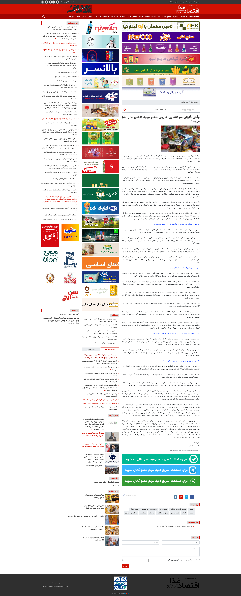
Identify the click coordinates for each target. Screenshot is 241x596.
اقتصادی (184, 16)
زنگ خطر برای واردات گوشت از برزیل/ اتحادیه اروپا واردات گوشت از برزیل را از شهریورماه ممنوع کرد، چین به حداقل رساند (99, 388)
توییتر (50, 2)
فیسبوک (53, 2)
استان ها (114, 16)
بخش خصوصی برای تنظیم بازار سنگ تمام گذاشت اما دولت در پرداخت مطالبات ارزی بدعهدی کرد (60, 166)
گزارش (90, 16)
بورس (141, 16)
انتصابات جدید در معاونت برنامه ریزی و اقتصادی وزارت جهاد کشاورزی (99, 338)
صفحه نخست (194, 16)
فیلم (78, 16)
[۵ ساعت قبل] (112, 422)
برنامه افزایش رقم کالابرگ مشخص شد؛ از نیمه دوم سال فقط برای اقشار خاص (60, 86)
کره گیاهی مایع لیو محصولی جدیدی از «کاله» (94, 496)
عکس (84, 16)
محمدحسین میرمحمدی (149, 509)
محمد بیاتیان (134, 509)
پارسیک (151, 513)
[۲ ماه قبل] (112, 498)
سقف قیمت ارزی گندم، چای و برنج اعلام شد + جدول (99, 403)
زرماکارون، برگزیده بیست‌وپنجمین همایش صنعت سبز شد (59, 209)
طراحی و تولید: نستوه (118, 594)
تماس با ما (189, 2)
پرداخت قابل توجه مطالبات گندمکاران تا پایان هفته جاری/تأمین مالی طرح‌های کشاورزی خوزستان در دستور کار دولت (61, 321)
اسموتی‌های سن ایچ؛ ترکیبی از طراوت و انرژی (93, 538)
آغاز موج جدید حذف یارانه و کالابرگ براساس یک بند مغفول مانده (100, 408)
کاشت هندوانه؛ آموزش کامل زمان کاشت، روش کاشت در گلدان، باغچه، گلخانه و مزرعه (99, 362)
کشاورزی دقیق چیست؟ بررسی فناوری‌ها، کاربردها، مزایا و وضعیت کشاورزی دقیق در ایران (60, 28)
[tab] (109, 349)
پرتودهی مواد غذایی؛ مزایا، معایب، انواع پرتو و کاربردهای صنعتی (102, 395)
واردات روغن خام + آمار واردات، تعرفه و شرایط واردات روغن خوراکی (59, 191)
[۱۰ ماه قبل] (112, 520)
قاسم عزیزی (175, 513)
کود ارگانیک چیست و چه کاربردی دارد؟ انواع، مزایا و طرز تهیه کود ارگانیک (100, 380)
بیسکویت (143, 513)
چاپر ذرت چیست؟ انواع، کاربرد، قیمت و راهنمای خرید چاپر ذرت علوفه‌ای (60, 57)
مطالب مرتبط (193, 522)
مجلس (191, 513)
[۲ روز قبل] (112, 458)
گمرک (184, 513)
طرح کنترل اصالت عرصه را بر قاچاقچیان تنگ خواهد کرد (174, 526)
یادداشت (106, 16)
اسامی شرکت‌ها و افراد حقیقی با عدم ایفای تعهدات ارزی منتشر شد (60, 160)
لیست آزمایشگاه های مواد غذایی (106, 482)
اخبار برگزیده (184, 102)
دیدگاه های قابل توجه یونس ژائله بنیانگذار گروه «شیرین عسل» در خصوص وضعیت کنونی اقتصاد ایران (59, 146)
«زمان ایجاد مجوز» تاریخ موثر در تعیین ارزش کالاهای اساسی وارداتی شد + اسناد (60, 153)
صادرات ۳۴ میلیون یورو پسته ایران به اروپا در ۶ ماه (60, 215)
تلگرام (46, 2)
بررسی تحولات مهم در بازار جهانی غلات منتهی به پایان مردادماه (59, 97)
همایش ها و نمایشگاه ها (128, 16)
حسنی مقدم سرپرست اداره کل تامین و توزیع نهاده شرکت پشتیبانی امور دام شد (100, 320)
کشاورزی (176, 16)
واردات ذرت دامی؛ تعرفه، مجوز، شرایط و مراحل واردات (59, 92)
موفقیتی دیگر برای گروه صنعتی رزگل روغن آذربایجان (86, 516)
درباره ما (196, 2)
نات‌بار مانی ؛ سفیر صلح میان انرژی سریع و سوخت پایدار (94, 507)
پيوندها (182, 2)
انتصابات (115, 315)
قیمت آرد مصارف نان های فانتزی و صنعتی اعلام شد (100, 400)
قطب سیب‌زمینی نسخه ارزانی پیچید (65, 76)
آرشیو (176, 2)
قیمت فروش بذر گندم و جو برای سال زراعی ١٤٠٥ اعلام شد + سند (93, 434)
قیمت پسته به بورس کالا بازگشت (66, 81)
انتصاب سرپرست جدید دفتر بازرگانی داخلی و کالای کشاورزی (100, 326)
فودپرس (186, 9)
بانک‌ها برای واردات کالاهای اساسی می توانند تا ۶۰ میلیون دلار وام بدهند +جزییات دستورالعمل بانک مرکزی (94, 458)
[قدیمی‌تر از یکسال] (112, 530)
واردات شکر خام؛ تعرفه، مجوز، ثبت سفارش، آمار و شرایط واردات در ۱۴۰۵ (61, 113)
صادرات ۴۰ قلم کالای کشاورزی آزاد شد (64, 179)
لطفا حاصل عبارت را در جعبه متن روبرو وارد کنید (183, 560)
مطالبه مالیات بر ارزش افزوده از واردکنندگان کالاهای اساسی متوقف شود (60, 140)
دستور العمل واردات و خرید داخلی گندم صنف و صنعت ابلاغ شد (59, 124)
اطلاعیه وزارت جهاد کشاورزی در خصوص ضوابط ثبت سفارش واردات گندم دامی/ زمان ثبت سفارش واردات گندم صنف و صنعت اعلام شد (93, 424)
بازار (159, 16)
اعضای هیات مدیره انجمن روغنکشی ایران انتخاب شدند (101, 374)
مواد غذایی (163, 509)
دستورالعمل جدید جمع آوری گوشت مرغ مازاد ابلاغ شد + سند (93, 445)
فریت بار (116, 485)
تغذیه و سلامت (150, 16)
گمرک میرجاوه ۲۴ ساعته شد (94, 465)
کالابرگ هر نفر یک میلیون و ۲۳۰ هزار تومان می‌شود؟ (60, 219)
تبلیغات (170, 2)
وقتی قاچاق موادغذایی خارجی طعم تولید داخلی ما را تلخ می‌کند (161, 119)
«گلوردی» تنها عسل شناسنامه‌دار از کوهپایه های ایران (93, 528)
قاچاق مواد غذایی (162, 513)
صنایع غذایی (166, 16)
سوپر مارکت (71, 16)
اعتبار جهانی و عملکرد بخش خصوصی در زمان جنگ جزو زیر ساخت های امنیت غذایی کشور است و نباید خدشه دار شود (59, 132)
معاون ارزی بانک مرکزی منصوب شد (105, 343)
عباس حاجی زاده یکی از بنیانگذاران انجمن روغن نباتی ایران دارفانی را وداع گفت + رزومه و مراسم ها (100, 356)
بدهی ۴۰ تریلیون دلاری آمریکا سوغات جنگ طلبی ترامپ (61, 173)
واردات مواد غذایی (131, 513)
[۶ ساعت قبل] (112, 436)
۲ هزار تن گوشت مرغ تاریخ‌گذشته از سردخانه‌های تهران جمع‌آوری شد (59, 184)
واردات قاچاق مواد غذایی (178, 509)
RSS (57, 2)
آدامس (191, 509)
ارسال (125, 566)
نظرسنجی (98, 16)
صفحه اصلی (194, 102)
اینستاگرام (42, 2)
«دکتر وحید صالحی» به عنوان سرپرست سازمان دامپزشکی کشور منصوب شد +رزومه (102, 332)
